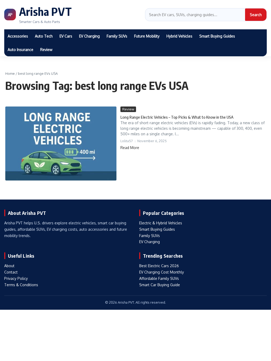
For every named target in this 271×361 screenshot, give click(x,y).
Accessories (18, 36)
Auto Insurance (20, 49)
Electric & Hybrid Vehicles (160, 223)
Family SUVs (117, 36)
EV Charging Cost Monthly (161, 272)
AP (10, 14)
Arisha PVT (45, 11)
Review (46, 49)
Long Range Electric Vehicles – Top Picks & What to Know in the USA (176, 117)
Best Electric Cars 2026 (159, 265)
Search (256, 14)
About (9, 265)
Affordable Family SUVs (159, 278)
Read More (129, 147)
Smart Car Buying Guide (159, 285)
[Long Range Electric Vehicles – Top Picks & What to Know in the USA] (60, 144)
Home (10, 73)
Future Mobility (147, 36)
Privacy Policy (16, 278)
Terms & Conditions (21, 285)
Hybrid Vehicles (179, 36)
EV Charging (89, 36)
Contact (11, 272)
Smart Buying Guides (217, 36)
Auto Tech (44, 36)
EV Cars (66, 36)
